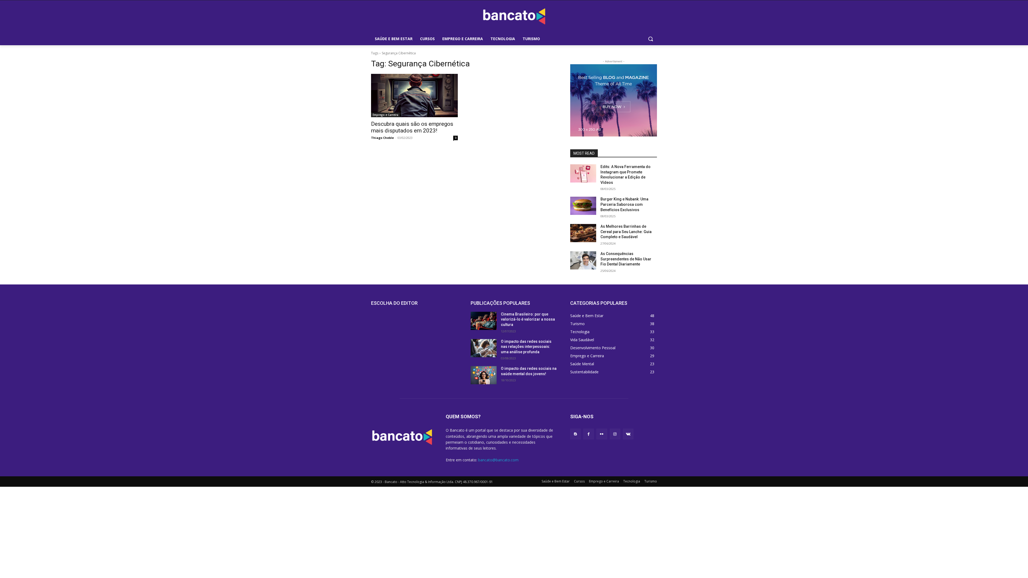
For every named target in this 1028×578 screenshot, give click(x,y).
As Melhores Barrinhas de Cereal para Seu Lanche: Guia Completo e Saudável (626, 231)
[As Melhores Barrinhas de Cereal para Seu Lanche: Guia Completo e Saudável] (583, 233)
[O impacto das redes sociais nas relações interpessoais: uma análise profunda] (484, 348)
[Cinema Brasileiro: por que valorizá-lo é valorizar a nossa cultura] (484, 321)
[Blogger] (575, 434)
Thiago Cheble (382, 138)
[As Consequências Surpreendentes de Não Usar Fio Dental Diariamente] (583, 260)
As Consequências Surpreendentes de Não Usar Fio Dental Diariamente (625, 259)
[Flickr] (601, 434)
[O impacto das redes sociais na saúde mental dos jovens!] (484, 375)
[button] (650, 38)
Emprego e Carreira (385, 115)
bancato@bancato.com (498, 459)
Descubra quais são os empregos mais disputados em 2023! (412, 127)
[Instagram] (615, 434)
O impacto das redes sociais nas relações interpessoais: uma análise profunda (526, 346)
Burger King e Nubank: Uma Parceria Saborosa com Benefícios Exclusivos (624, 204)
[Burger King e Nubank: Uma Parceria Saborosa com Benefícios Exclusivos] (583, 206)
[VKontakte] (628, 434)
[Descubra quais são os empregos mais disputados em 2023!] (414, 95)
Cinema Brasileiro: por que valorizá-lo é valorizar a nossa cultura (528, 319)
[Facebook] (588, 434)
